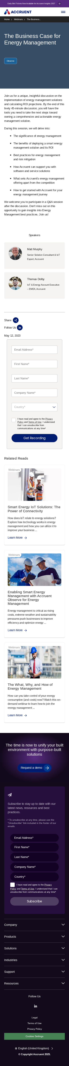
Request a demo (31, 767)
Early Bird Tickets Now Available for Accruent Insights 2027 (31, 4)
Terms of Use (34, 422)
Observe (10, 61)
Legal (35, 1017)
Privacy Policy (34, 1029)
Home (7, 19)
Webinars (18, 19)
